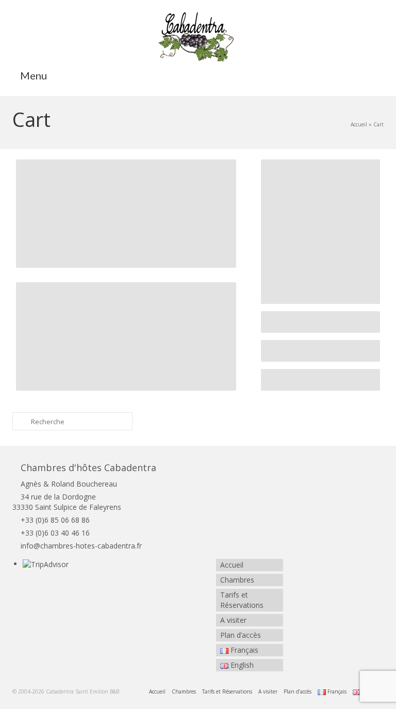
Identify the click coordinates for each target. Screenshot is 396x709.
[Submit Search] (20, 421)
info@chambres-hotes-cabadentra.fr (81, 546)
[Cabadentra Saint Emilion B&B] (198, 36)
